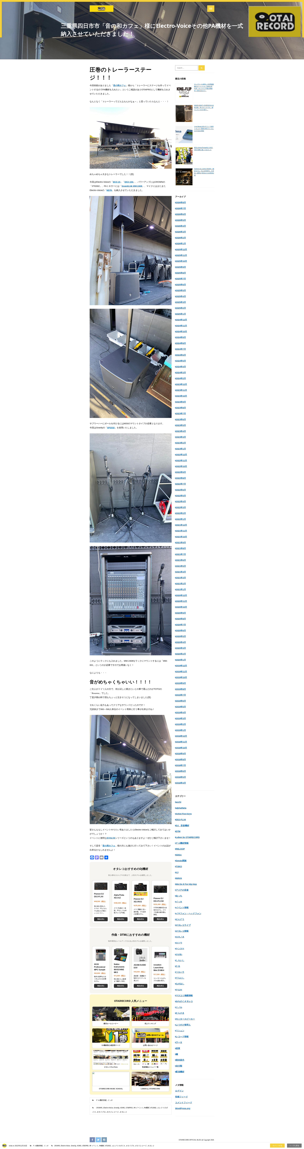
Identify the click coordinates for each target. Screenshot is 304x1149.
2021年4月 (181, 572)
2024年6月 (181, 355)
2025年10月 (181, 261)
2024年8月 (181, 343)
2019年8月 (181, 689)
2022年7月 (181, 484)
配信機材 (180, 1072)
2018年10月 (181, 748)
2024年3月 (181, 372)
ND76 (109, 190)
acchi (178, 802)
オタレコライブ (183, 925)
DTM (178, 831)
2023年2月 (181, 443)
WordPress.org (182, 1108)
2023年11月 (181, 390)
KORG (122, 1107)
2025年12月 (181, 249)
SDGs (179, 855)
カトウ (179, 943)
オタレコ (123, 1112)
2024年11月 (181, 326)
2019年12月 (181, 665)
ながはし (180, 984)
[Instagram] (104, 1140)
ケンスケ (180, 948)
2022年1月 (181, 519)
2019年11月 (181, 671)
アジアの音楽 (182, 890)
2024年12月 (181, 320)
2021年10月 (181, 537)
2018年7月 (181, 765)
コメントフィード (183, 1102)
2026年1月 (181, 243)
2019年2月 (181, 724)
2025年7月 (181, 279)
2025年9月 (181, 267)
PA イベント (138, 1107)
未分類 (179, 1066)
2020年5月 (181, 636)
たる (178, 966)
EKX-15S (129, 182)
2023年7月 (181, 413)
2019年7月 (181, 695)
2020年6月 (181, 630)
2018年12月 (181, 736)
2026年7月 (181, 208)
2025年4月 (181, 296)
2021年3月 (181, 578)
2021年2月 (181, 583)
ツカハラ (180, 972)
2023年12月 (181, 384)
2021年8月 (181, 548)
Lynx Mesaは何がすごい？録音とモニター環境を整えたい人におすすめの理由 (204, 129)
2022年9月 (181, 472)
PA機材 (146, 1107)
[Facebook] (92, 1140)
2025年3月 (181, 302)
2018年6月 (181, 771)
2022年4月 (181, 501)
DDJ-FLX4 (181, 819)
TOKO (179, 866)
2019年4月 (181, 712)
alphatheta (181, 808)
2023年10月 (181, 396)
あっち (179, 896)
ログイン (179, 1091)
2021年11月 (181, 531)
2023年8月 (181, 408)
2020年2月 (181, 654)
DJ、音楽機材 (182, 825)
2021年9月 (181, 542)
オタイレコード (112, 1112)
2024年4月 (181, 366)
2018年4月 (181, 783)
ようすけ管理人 (183, 1025)
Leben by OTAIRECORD (188, 837)
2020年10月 (181, 607)
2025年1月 (181, 314)
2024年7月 (181, 349)
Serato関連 (181, 860)
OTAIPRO (129, 1107)
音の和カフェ (119, 85)
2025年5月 (181, 290)
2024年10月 (181, 331)
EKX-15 (116, 182)
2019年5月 (181, 707)
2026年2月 (181, 238)
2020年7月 (181, 625)
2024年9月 (181, 337)
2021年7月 (181, 554)
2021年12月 (181, 525)
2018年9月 (181, 753)
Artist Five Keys (184, 814)
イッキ (110, 1100)
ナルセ (179, 990)
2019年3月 (181, 718)
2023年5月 (181, 425)
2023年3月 (181, 437)
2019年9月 (181, 683)
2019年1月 (181, 730)
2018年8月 (181, 759)
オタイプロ (101, 1112)
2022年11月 (181, 460)
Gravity (116, 1107)
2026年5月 (181, 220)
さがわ (179, 954)
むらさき (180, 1013)
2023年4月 (181, 431)
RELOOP (180, 849)
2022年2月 (181, 513)
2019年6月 (181, 701)
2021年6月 (181, 560)
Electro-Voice (108, 1107)
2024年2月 (181, 378)
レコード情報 (182, 1036)
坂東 (178, 1048)
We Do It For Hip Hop (186, 884)
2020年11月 (181, 601)
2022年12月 (181, 454)
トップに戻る (294, 1145)
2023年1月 (181, 449)
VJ (177, 872)
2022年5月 (181, 495)
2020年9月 (181, 613)
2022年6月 (181, 490)
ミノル (179, 1007)
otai (10, 1145)
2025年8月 (181, 273)
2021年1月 (181, 589)
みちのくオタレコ (184, 1001)
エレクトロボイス (118, 1145)
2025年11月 (181, 255)
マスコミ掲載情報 (184, 995)
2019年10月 (181, 677)
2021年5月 (181, 566)
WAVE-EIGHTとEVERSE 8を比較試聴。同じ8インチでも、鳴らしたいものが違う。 (204, 108)
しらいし (180, 960)
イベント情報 (182, 907)
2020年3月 (181, 648)
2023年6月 (181, 419)
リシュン (180, 1030)
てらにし (180, 978)
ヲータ (179, 1042)
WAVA (179, 878)
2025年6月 (181, 284)
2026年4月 (181, 226)
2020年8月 (181, 619)
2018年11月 (181, 742)
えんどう (180, 919)
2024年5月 (181, 361)
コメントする (277, 1145)
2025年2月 (181, 308)
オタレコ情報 (182, 931)
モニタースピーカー (185, 1019)
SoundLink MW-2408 (132, 186)
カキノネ (180, 937)
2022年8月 (181, 478)
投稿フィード (181, 1097)
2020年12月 (181, 595)
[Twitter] (98, 1140)
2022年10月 (181, 466)
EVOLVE (111, 838)
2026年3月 (181, 232)
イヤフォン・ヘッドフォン (188, 913)
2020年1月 (181, 660)
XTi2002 (153, 1107)
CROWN (99, 1107)
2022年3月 (181, 507)
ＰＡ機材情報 (101, 1100)
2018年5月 (181, 777)
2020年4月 (181, 642)
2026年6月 (181, 214)
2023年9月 (181, 402)
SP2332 (111, 427)
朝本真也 (180, 1060)
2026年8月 (181, 202)
